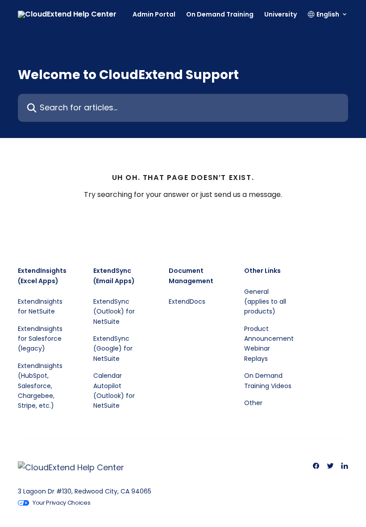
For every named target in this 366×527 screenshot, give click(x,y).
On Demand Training (220, 14)
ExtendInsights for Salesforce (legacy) (40, 338)
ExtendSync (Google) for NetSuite (113, 348)
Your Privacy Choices (62, 503)
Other (253, 402)
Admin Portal (154, 14)
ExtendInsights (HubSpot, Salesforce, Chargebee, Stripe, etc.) (40, 385)
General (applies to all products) (265, 301)
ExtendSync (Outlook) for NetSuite (114, 311)
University (280, 14)
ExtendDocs (187, 301)
